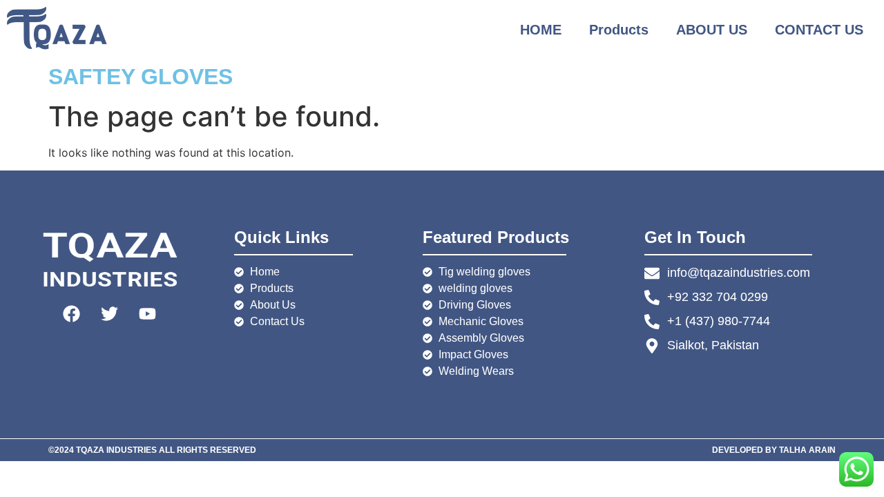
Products (618, 29)
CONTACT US (819, 29)
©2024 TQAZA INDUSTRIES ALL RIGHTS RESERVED (152, 450)
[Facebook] (72, 313)
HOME (540, 29)
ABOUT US (711, 29)
